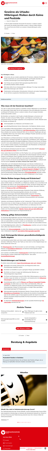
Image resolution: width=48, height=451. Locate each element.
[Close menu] (18, 436)
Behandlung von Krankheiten (12, 293)
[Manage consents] (45, 448)
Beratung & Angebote (15, 68)
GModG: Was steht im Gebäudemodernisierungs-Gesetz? (18, 409)
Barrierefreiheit (38, 448)
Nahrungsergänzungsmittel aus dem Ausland (10, 319)
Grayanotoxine (35, 195)
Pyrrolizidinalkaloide (30, 172)
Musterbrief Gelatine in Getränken (13, 358)
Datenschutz (22, 448)
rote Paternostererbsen (29, 130)
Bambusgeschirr (23, 253)
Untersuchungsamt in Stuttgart (30, 169)
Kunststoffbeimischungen (8, 256)
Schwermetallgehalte (14, 229)
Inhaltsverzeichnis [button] (6, 99)
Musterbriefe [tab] (6, 349)
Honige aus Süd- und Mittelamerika (16, 188)
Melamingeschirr (7, 247)
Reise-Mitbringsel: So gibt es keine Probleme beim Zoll (33, 312)
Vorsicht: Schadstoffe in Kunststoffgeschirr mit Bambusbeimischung (30, 319)
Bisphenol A (19, 248)
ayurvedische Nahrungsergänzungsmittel (29, 231)
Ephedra (21, 209)
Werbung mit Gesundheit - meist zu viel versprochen (11, 312)
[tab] (19, 422)
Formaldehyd (11, 248)
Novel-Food (10, 169)
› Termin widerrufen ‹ (31, 449)
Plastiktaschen (27, 225)
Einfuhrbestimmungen (18, 300)
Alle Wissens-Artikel (23, 328)
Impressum (30, 448)
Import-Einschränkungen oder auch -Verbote (29, 263)
